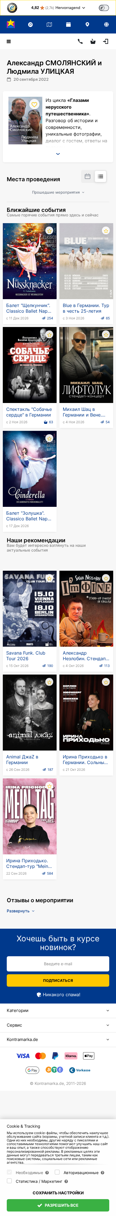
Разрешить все (61, 1205)
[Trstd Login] (107, 7)
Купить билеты (30, 285)
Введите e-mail (58, 963)
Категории (17, 1010)
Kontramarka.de (22, 1039)
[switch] (104, 8)
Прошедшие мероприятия (56, 192)
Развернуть (19, 910)
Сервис (14, 1025)
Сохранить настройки (58, 1192)
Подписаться (58, 980)
